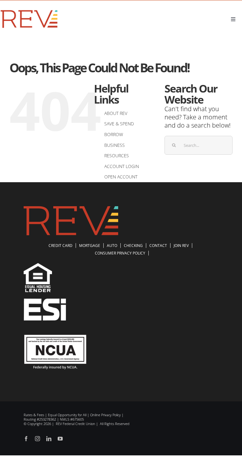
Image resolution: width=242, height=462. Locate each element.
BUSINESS (114, 145)
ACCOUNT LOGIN (121, 166)
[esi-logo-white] (45, 301)
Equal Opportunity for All (67, 414)
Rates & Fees (34, 414)
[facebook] (26, 438)
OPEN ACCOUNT (120, 177)
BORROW (113, 134)
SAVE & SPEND (119, 124)
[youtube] (60, 438)
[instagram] (37, 438)
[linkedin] (48, 438)
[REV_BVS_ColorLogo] (29, 11)
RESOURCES (116, 156)
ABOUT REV (115, 113)
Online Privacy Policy (105, 414)
